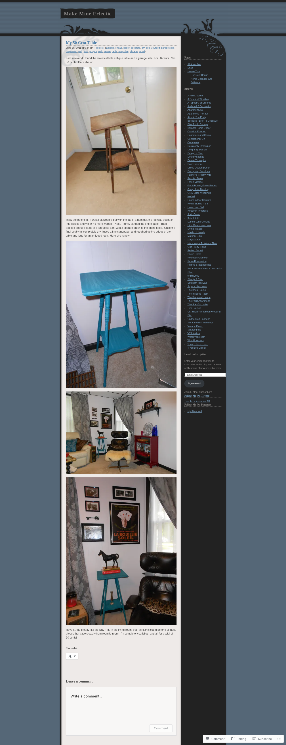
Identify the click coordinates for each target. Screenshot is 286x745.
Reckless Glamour (197, 257)
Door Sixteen (194, 164)
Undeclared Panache (198, 319)
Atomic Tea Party (196, 117)
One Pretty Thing (196, 247)
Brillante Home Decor (198, 128)
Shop (190, 68)
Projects (99, 47)
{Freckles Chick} (196, 347)
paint (85, 51)
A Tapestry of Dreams (199, 102)
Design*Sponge (195, 156)
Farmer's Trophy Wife (199, 174)
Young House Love (197, 344)
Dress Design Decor (198, 167)
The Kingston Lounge (198, 297)
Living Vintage (194, 228)
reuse (107, 51)
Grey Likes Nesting (197, 189)
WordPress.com (196, 336)
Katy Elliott (193, 218)
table (114, 51)
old (80, 51)
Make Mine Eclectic (87, 14)
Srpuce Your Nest (197, 286)
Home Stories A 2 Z (197, 203)
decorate (135, 47)
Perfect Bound (195, 250)
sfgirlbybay (193, 275)
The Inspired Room (197, 293)
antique (110, 47)
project (93, 51)
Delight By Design (197, 149)
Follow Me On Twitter (196, 395)
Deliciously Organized (199, 146)
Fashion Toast (195, 178)
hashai (191, 196)
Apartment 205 (195, 109)
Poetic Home (194, 254)
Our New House (199, 75)
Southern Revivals (197, 282)
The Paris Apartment (198, 301)
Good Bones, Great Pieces (202, 185)
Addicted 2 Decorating (199, 106)
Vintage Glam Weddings (200, 322)
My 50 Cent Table (81, 42)
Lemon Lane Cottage (198, 221)
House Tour (193, 71)
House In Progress (197, 210)
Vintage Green (195, 326)
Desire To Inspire (196, 160)
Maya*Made (193, 239)
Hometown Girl (195, 207)
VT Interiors (193, 333)
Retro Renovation (196, 261)
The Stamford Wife (197, 304)
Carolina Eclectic (196, 131)
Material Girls (194, 236)
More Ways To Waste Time (202, 243)
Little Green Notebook (199, 225)
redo (100, 51)
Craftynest (193, 142)
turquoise (123, 51)
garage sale (167, 47)
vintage (134, 51)
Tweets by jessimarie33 (197, 401)
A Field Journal (195, 95)
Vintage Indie (194, 329)
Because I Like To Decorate (202, 120)
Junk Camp (193, 214)
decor (126, 47)
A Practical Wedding (198, 99)
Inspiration (71, 51)
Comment (161, 728)
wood (142, 51)
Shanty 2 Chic (195, 279)
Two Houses (194, 308)
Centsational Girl (196, 138)
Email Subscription (195, 354)
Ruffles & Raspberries (199, 264)
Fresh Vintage (195, 182)
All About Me (194, 64)
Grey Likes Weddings (199, 192)
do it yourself (153, 47)
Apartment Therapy (197, 113)
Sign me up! (194, 383)
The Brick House (196, 290)
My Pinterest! (194, 411)
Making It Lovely (196, 232)
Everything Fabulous (198, 171)
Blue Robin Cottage (197, 124)
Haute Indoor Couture (199, 200)
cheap (118, 47)
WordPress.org (195, 340)
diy (143, 47)
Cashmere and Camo (199, 135)
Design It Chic (195, 153)
